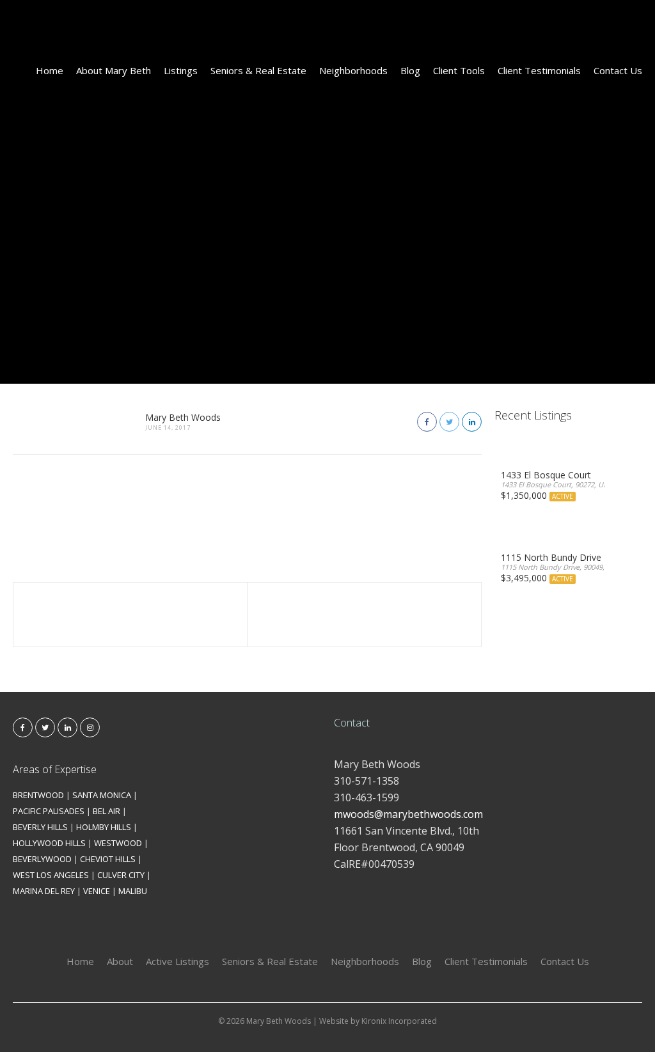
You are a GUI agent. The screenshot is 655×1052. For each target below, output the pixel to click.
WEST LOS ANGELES (51, 875)
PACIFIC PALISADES (48, 811)
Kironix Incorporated (399, 1021)
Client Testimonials (539, 70)
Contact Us (618, 70)
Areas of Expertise (55, 769)
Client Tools (459, 70)
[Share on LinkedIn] (472, 422)
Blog (410, 70)
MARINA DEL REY (44, 891)
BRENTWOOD (38, 795)
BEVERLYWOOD (42, 859)
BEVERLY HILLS (40, 827)
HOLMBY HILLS (103, 827)
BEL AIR (106, 811)
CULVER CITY (121, 875)
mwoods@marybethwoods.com (408, 814)
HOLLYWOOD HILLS (49, 843)
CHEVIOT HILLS (108, 859)
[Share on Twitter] (449, 422)
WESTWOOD (118, 843)
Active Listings (177, 961)
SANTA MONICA (101, 795)
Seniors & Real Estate (258, 70)
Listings (181, 70)
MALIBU (132, 891)
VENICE (96, 891)
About (120, 961)
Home (49, 70)
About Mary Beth (113, 70)
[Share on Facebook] (427, 422)
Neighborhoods (353, 70)
